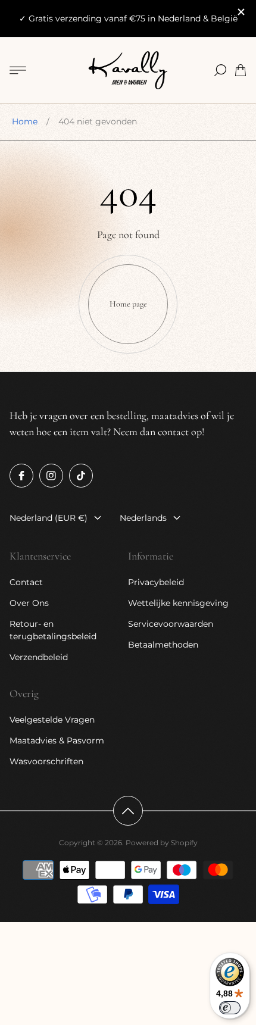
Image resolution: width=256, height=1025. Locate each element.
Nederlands (143, 517)
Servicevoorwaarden (170, 623)
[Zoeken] (220, 70)
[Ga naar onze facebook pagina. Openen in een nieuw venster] (21, 476)
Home (25, 121)
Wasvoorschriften (46, 761)
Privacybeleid (156, 582)
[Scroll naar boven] (128, 811)
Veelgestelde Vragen (52, 719)
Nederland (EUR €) (49, 517)
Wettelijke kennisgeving (178, 603)
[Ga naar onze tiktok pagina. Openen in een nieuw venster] (81, 476)
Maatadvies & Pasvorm (57, 740)
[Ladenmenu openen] (18, 70)
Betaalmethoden (163, 644)
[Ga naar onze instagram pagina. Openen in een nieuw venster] (51, 476)
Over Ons (29, 603)
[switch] (230, 1007)
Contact (26, 582)
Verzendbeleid (39, 657)
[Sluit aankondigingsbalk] (240, 12)
